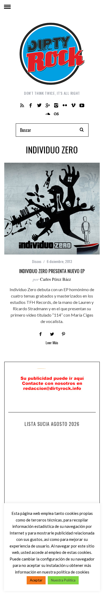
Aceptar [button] (36, 580)
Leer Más (52, 343)
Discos (36, 261)
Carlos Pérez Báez (55, 279)
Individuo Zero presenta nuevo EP (52, 271)
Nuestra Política (63, 580)
